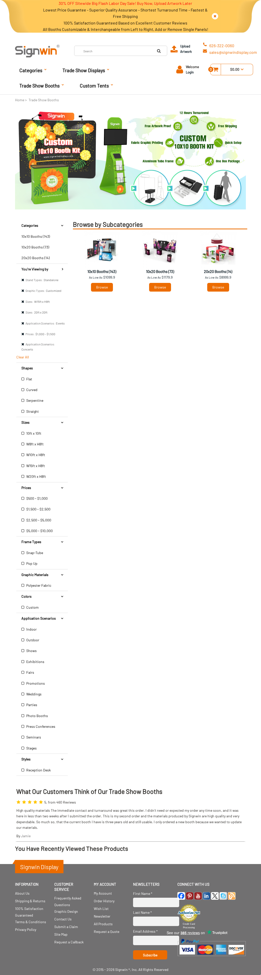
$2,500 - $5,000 (38, 520)
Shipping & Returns (30, 901)
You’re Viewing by (34, 269)
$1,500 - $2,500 (37, 509)
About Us (22, 893)
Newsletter (102, 916)
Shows (31, 650)
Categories (29, 225)
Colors (26, 596)
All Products (103, 924)
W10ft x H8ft (35, 455)
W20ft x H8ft (35, 476)
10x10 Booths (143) (35, 236)
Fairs (29, 672)
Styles (26, 759)
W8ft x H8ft (34, 444)
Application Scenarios (38, 618)
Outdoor (32, 640)
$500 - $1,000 (36, 498)
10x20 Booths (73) (35, 247)
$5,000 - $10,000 (39, 531)
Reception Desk (38, 770)
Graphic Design (66, 911)
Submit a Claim (66, 926)
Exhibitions (34, 661)
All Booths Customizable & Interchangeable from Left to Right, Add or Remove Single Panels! (125, 29)
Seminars (33, 737)
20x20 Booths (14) (35, 258)
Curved (31, 390)
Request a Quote (106, 931)
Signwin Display (39, 867)
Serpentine (34, 400)
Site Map (61, 934)
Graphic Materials (34, 574)
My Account (103, 893)
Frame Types (31, 542)
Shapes (27, 368)
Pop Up (31, 563)
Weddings (33, 694)
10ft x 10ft (33, 433)
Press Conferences (40, 726)
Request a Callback (69, 942)
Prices (26, 487)
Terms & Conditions (30, 922)
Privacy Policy (25, 929)
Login (190, 72)
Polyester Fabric (38, 585)
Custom (32, 607)
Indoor (31, 629)
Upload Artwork (186, 49)
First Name (142, 893)
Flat (28, 379)
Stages (31, 748)
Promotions (35, 683)
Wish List (101, 908)
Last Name (142, 912)
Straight (32, 411)
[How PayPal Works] (211, 958)
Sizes (25, 422)
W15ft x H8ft (35, 466)
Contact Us (63, 919)
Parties (31, 705)
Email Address (145, 931)
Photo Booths (36, 716)
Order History (104, 901)
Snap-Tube (34, 553)
